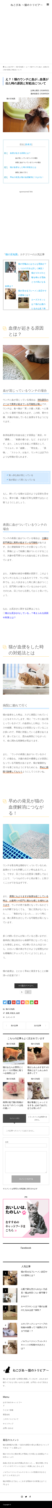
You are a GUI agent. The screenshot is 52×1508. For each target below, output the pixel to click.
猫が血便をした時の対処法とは (23, 167)
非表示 (28, 144)
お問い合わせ (8, 1428)
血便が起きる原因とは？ (20, 153)
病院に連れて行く (21, 172)
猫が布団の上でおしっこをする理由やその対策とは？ (23, 1481)
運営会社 (6, 1415)
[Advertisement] (26, 36)
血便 (18, 1013)
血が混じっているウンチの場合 (26, 158)
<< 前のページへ (26, 986)
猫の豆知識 (11, 254)
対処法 (12, 1013)
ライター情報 (8, 1410)
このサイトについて (10, 1419)
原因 (7, 1013)
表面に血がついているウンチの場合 (28, 162)
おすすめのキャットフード (12, 1404)
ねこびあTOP (9, 67)
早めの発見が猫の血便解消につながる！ (27, 177)
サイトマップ (8, 1424)
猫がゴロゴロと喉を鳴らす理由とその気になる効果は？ (24, 1454)
